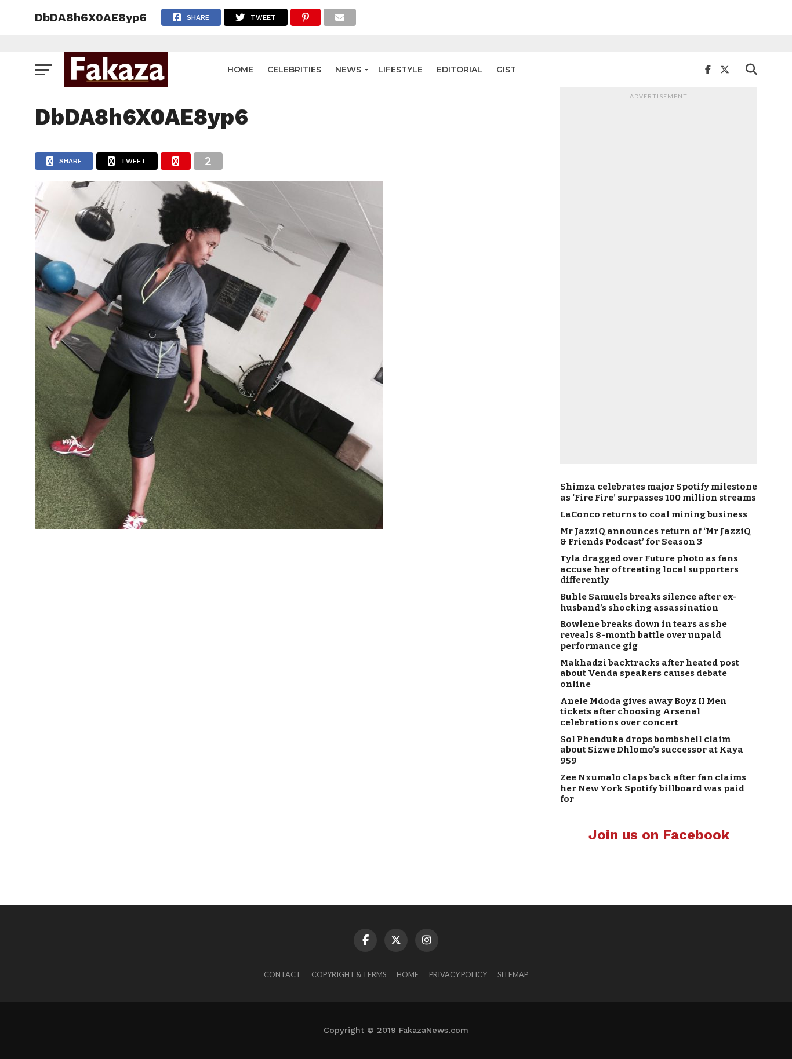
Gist (506, 69)
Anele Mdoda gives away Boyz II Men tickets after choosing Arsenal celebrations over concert (643, 712)
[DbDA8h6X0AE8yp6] (209, 525)
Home (240, 69)
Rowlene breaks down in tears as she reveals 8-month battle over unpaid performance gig (643, 635)
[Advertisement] (659, 278)
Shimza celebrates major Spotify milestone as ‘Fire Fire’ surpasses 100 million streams (658, 492)
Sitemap (512, 974)
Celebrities (294, 69)
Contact (282, 974)
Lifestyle (400, 69)
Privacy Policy (458, 974)
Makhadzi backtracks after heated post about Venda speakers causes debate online (649, 673)
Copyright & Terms (348, 974)
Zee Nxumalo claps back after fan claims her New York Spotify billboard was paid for (653, 788)
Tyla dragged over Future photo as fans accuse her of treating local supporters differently (649, 569)
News (348, 69)
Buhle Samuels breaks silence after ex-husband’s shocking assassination (648, 602)
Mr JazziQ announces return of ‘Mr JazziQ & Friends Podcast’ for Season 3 (655, 536)
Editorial (459, 69)
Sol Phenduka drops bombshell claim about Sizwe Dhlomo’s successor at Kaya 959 (651, 750)
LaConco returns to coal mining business (653, 514)
